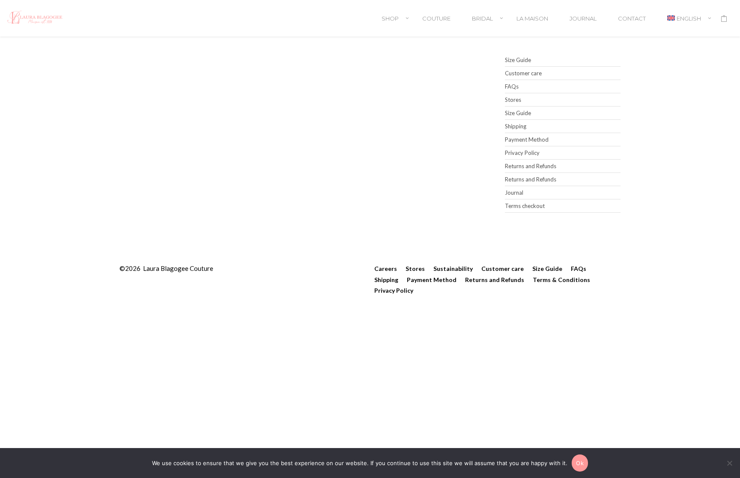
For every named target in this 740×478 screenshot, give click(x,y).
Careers (385, 268)
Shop (390, 18)
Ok (580, 463)
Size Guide (518, 59)
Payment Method (527, 139)
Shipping (515, 126)
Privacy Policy (522, 152)
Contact (632, 18)
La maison (532, 18)
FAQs (512, 86)
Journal (583, 18)
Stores (513, 99)
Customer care (523, 73)
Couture (436, 18)
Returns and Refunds (530, 166)
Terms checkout (525, 205)
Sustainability (453, 268)
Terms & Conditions (561, 279)
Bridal (482, 18)
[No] (729, 463)
